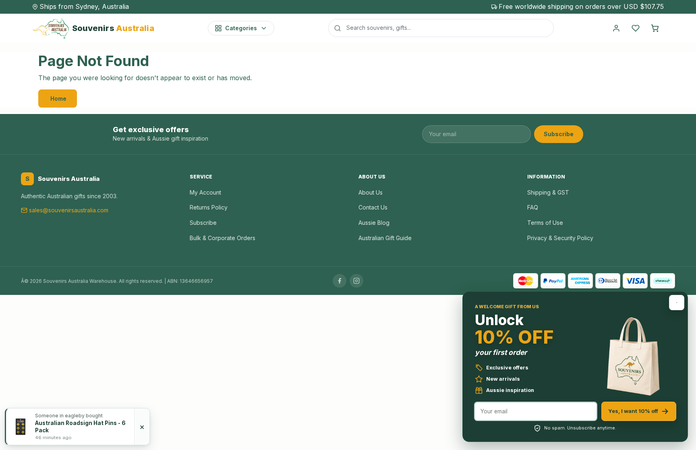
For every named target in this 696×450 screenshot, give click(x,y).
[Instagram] (356, 281)
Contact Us (372, 207)
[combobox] (441, 28)
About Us (370, 192)
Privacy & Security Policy (560, 237)
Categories (241, 28)
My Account (205, 192)
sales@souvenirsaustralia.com (68, 210)
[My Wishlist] (635, 28)
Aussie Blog (373, 222)
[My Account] (616, 28)
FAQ (532, 207)
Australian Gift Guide (385, 237)
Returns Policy (209, 207)
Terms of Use (545, 222)
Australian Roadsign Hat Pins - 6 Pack (80, 426)
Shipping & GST (548, 192)
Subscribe (559, 134)
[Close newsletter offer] (676, 302)
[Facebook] (339, 281)
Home (58, 98)
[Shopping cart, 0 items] (655, 28)
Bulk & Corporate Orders (222, 237)
